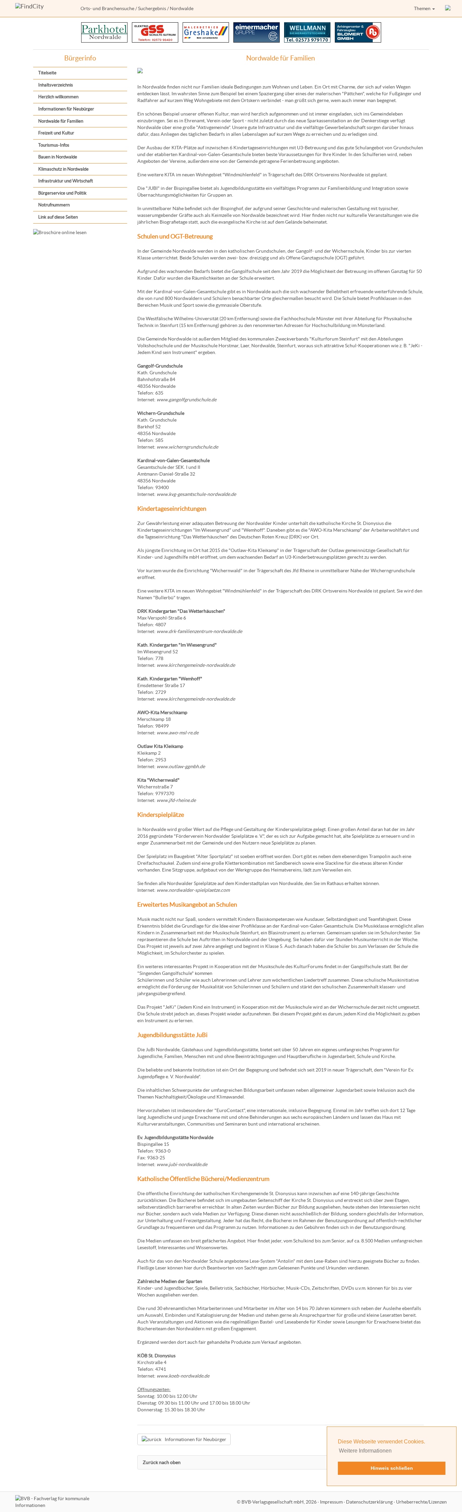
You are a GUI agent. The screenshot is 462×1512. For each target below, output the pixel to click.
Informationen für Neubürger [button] (195, 1439)
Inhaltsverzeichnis (55, 84)
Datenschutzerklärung (369, 1502)
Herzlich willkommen (58, 96)
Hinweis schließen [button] (392, 1468)
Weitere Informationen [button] (365, 1451)
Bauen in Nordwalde (57, 156)
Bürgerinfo (80, 58)
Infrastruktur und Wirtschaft (65, 180)
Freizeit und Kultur (56, 132)
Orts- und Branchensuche (107, 8)
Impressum (331, 1502)
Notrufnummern (54, 204)
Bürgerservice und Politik (62, 193)
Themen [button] (423, 8)
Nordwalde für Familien (60, 121)
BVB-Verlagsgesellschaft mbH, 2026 (279, 1502)
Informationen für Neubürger (66, 108)
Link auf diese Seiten (58, 217)
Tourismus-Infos (53, 145)
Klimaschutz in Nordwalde (63, 169)
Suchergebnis (152, 8)
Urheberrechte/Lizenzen (421, 1502)
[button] (448, 8)
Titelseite (47, 72)
